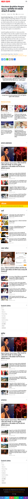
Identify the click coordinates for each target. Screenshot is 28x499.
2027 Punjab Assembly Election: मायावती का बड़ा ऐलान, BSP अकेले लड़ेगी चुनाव (6, 132)
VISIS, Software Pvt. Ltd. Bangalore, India (16, 492)
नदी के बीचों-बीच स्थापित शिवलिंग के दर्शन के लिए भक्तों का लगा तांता (17, 215)
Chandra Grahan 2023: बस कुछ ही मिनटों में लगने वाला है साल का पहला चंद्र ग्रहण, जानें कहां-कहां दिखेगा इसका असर (17, 234)
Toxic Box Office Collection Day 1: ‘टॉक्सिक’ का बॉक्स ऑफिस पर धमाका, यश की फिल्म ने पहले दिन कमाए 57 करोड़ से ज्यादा (18, 188)
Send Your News (5, 320)
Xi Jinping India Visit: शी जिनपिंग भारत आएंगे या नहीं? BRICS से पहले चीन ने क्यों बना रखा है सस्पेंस (18, 182)
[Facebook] (12, 494)
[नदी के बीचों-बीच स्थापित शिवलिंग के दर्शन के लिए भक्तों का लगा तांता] (4, 216)
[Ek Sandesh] (5, 1)
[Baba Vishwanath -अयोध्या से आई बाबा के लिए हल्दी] (4, 222)
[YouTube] (15, 494)
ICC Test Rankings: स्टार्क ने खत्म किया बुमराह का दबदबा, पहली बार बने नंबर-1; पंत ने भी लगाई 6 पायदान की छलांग (17, 196)
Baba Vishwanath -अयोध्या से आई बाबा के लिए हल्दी (18, 221)
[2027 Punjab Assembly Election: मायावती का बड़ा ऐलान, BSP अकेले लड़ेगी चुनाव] (7, 124)
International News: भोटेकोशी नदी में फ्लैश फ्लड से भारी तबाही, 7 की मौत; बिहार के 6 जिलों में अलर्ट (18, 378)
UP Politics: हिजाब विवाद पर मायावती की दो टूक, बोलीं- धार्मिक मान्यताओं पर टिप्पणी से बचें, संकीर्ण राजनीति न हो (18, 278)
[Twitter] (14, 494)
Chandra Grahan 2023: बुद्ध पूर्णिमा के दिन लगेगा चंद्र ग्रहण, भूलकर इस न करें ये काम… (17, 240)
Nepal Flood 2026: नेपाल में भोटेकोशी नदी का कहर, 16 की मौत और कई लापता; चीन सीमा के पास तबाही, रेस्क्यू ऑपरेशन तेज (17, 175)
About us (3, 312)
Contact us (4, 322)
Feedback (4, 318)
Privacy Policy (4, 314)
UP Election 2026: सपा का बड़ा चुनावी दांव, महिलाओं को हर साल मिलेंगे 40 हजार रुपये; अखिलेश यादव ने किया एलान (21, 117)
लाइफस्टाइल (4, 328)
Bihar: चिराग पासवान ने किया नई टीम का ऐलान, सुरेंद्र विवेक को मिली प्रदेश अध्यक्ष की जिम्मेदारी (7, 116)
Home (3, 310)
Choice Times (3, 14)
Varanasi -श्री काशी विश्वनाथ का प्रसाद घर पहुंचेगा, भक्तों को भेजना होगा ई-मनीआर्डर (17, 228)
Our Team (4, 316)
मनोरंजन (3, 326)
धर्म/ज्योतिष (4, 324)
